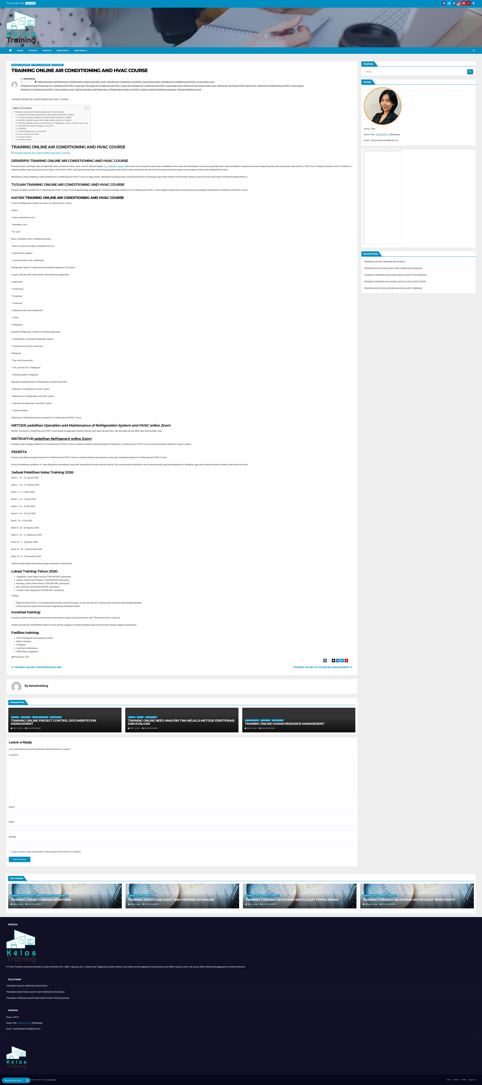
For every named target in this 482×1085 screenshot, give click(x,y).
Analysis (132, 717)
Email (12, 822)
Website (12, 837)
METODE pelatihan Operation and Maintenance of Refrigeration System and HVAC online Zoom (53, 123)
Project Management (40, 717)
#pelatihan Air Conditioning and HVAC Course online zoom (188, 82)
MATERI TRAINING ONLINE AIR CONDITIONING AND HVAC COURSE (45, 120)
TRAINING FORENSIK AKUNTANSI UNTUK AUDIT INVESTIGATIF (395, 282)
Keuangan (48, 895)
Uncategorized (57, 65)
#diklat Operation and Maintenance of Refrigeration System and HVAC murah (72, 82)
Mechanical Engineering (21, 65)
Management (25, 717)
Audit (31, 895)
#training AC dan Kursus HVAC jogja (199, 86)
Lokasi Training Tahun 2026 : (29, 134)
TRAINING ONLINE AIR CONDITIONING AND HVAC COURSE (39, 112)
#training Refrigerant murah (189, 89)
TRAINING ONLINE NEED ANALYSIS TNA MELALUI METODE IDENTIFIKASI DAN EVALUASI (181, 722)
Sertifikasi (80, 50)
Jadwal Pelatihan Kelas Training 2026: (32, 131)
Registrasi (63, 50)
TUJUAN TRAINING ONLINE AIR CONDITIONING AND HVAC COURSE (45, 118)
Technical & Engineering (41, 65)
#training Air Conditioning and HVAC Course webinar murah (47, 89)
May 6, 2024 (18, 904)
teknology (275, 895)
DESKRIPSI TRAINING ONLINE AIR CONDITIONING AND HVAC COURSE (46, 115)
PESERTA (22, 129)
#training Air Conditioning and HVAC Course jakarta (280, 86)
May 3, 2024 (135, 904)
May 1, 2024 (253, 904)
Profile (33, 50)
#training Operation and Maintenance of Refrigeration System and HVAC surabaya (111, 89)
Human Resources (252, 720)
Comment (14, 755)
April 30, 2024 (371, 904)
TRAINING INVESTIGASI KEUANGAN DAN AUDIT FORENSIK (393, 288)
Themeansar (51, 1080)
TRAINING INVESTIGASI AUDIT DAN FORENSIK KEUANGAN (393, 268)
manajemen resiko (61, 895)
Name (12, 807)
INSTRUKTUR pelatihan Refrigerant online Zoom (36, 126)
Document (15, 717)
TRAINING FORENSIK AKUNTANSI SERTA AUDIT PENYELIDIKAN (395, 275)
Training (140, 717)
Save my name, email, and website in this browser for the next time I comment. (46, 852)
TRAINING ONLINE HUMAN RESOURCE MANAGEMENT (284, 724)
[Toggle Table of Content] (85, 108)
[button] (474, 50)
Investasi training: (25, 137)
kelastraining (29, 79)
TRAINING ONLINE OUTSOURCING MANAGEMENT (321, 667)
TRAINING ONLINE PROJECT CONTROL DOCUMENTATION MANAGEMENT (53, 722)
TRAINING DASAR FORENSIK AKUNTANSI (384, 262)
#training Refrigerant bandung (162, 89)
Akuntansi (15, 895)
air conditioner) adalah (114, 166)
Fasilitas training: (25, 139)
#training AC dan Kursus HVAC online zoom (236, 86)
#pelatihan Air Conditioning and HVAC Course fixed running (134, 82)
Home (20, 50)
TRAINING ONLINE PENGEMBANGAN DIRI (37, 667)
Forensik (39, 895)
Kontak (47, 50)
